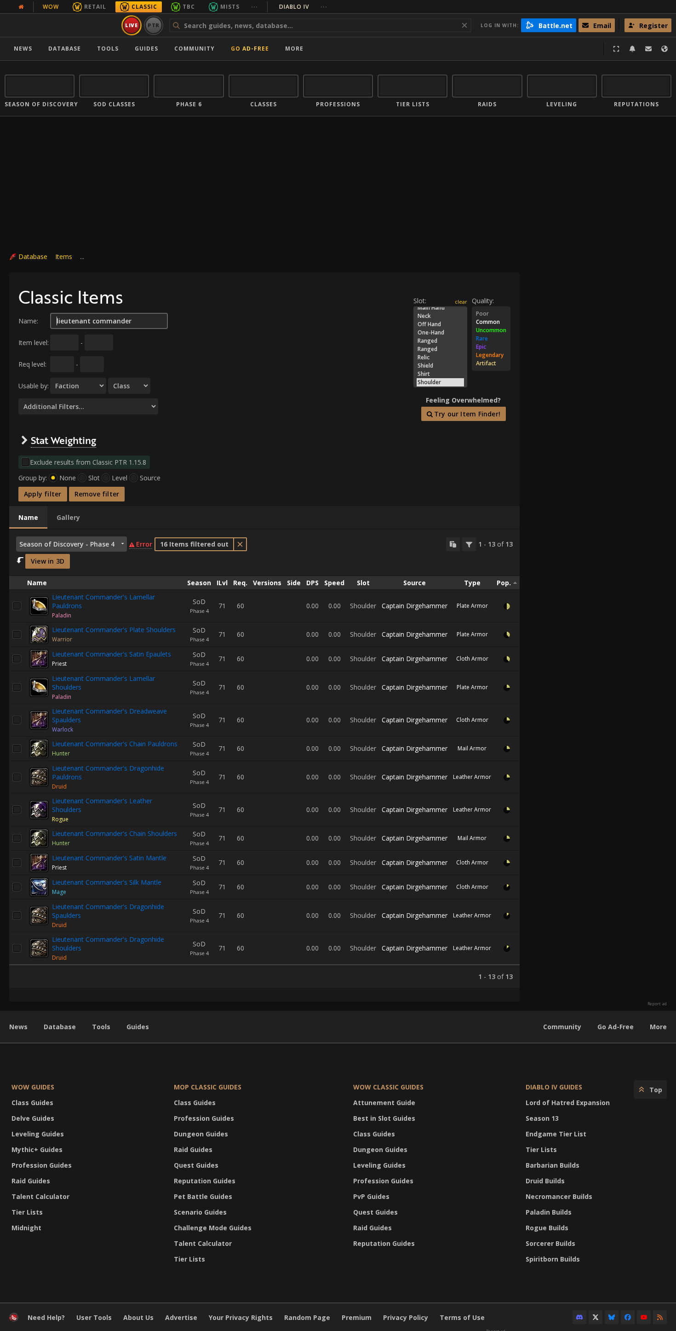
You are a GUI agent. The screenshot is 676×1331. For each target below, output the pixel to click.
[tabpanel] (264, 759)
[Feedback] (648, 49)
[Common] (491, 322)
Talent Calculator (40, 1196)
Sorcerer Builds (550, 1243)
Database (64, 48)
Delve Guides (32, 1118)
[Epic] (491, 347)
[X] (595, 1317)
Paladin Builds (549, 1212)
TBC (189, 7)
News (23, 48)
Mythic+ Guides (37, 1149)
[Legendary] (491, 355)
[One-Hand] (440, 332)
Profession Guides (41, 1165)
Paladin (61, 615)
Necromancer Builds (559, 1196)
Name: (28, 321)
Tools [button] (108, 48)
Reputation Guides (204, 1180)
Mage (59, 892)
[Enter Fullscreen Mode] (616, 49)
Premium (357, 1317)
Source (150, 477)
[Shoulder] (440, 382)
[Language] (664, 49)
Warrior (62, 639)
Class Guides (32, 1102)
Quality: (483, 300)
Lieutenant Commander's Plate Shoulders (114, 629)
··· (254, 7)
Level (119, 477)
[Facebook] (628, 1317)
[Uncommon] (491, 330)
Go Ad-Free (250, 48)
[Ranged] (440, 341)
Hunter (61, 753)
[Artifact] (491, 363)
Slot (94, 477)
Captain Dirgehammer (414, 605)
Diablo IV (303, 7)
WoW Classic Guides (388, 1087)
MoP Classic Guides (207, 1087)
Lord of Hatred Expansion (568, 1102)
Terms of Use (462, 1317)
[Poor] (491, 314)
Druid (59, 786)
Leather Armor (472, 777)
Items (63, 256)
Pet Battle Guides (203, 1196)
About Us (138, 1317)
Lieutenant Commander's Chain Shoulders (114, 833)
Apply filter (43, 494)
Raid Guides (30, 1180)
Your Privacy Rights (241, 1317)
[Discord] (579, 1317)
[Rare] (491, 338)
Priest (59, 664)
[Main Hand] (440, 308)
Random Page (307, 1317)
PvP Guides (371, 1196)
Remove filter (97, 494)
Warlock (62, 729)
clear (461, 301)
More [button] (294, 48)
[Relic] (440, 357)
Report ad (657, 1004)
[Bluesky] (612, 1317)
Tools (101, 1026)
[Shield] (440, 366)
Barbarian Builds (552, 1165)
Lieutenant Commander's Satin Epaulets (111, 654)
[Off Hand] (440, 324)
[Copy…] (453, 544)
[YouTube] (644, 1317)
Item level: (33, 342)
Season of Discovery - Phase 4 (67, 544)
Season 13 (542, 1118)
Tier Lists (27, 1212)
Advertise (181, 1317)
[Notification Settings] (632, 49)
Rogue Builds (547, 1227)
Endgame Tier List (556, 1133)
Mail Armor (472, 748)
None (67, 477)
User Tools (94, 1317)
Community (194, 48)
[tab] (28, 517)
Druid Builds (545, 1180)
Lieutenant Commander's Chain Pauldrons (115, 743)
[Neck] (440, 316)
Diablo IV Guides (554, 1087)
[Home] (61, 25)
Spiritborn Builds (553, 1259)
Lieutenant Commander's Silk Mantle (106, 882)
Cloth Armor (472, 659)
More (658, 1026)
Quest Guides (196, 1165)
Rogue (60, 819)
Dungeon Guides (201, 1133)
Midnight (26, 1227)
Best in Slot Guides (384, 1118)
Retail (95, 7)
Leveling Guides (37, 1133)
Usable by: (33, 385)
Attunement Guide (384, 1102)
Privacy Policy (405, 1317)
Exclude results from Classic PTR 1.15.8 (88, 462)
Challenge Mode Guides (213, 1227)
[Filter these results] (469, 544)
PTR (154, 25)
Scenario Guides (200, 1212)
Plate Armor (472, 606)
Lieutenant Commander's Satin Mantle (109, 857)
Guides (146, 48)
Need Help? (46, 1317)
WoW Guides (32, 1087)
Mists (230, 7)
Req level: (32, 364)
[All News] (21, 6)
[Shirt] (440, 374)
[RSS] (660, 1317)
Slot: (419, 300)
